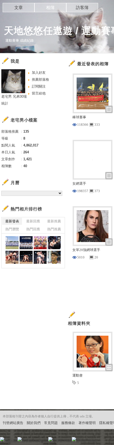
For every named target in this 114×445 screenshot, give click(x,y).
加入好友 (39, 73)
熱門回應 (33, 229)
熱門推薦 (54, 229)
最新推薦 (54, 221)
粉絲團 (11, 441)
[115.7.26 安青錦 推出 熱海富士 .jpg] (40, 257)
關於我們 (34, 423)
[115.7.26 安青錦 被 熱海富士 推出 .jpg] (12, 257)
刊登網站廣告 (13, 423)
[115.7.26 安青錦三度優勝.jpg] (54, 242)
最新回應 (33, 221)
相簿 (50, 7)
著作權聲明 (87, 423)
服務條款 (68, 423)
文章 (18, 7)
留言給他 (39, 93)
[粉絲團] (2, 439)
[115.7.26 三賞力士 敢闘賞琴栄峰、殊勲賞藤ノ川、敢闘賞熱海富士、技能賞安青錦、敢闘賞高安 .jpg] (40, 242)
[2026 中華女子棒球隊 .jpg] (12, 242)
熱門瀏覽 (12, 229)
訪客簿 (82, 7)
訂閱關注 (39, 86)
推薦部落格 (40, 79)
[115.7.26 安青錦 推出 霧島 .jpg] (26, 257)
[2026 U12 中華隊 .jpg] (26, 242)
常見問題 (51, 423)
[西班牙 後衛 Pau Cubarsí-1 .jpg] (54, 257)
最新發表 (12, 221)
